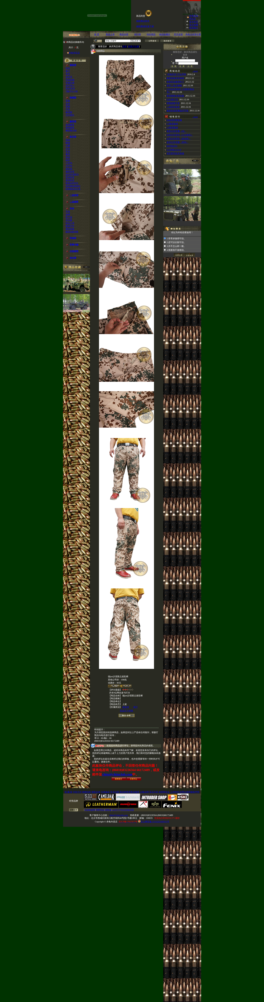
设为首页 (193, 21)
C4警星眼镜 (172, 127)
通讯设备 (70, 229)
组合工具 (70, 223)
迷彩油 (69, 169)
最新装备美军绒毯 (175, 78)
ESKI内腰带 (142, 22)
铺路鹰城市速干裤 (145, 16)
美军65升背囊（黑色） (178, 142)
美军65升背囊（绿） (176, 131)
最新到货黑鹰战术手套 (178, 110)
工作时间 (174, 792)
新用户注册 (133, 46)
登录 (124, 46)
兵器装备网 (89, 810)
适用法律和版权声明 (189, 792)
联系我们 (193, 28)
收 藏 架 (68, 792)
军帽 (68, 106)
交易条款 (105, 792)
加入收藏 (193, 24)
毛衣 (68, 74)
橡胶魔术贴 (71, 130)
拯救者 (108, 810)
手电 (68, 211)
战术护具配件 (72, 174)
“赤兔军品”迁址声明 (176, 74)
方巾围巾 (70, 115)
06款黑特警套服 (174, 120)
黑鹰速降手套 (173, 103)
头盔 (68, 103)
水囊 (68, 145)
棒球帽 (69, 112)
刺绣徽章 (70, 127)
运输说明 (144, 792)
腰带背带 (70, 171)
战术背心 (70, 85)
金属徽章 (70, 124)
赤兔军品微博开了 (175, 82)
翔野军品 (100, 810)
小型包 (69, 163)
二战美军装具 (173, 107)
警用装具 (70, 180)
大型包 (69, 166)
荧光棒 (69, 220)
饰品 (68, 157)
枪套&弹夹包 (72, 183)
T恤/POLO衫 (72, 91)
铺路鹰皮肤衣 (142, 11)
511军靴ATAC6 (174, 150)
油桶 (68, 214)
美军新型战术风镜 (175, 153)
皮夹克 (69, 77)
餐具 (68, 154)
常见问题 (114, 792)
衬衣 (68, 68)
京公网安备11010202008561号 (155, 821)
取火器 (69, 217)
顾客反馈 (96, 792)
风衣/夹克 (70, 88)
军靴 (68, 101)
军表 (68, 151)
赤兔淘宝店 (74, 53)
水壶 (68, 148)
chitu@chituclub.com (117, 774)
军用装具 (70, 177)
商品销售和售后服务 (129, 792)
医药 (68, 160)
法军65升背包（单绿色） (179, 138)
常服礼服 (70, 82)
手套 (68, 109)
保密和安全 (164, 792)
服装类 (125, 707)
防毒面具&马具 (73, 189)
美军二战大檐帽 (174, 85)
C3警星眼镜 (172, 124)
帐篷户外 (70, 226)
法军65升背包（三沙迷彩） (180, 135)
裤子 (68, 71)
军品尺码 (153, 792)
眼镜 (68, 143)
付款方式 (77, 792)
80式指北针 (172, 146)
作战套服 (70, 80)
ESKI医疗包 (172, 99)
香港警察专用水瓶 (175, 96)
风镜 (68, 140)
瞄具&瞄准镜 (72, 232)
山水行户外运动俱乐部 (123, 810)
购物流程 (86, 792)
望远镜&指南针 (73, 186)
